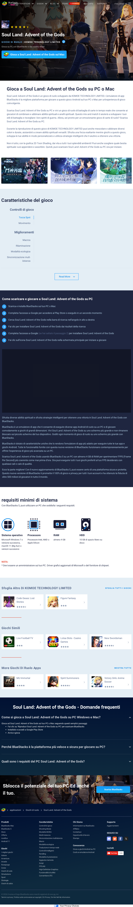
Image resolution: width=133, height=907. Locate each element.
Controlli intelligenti (46, 851)
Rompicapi (5, 865)
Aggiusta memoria (46, 860)
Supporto (102, 4)
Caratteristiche (21, 4)
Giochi (40, 4)
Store (70, 4)
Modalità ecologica (46, 844)
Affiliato (88, 4)
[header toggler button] (129, 4)
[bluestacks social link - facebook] (120, 839)
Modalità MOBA (45, 832)
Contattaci (77, 832)
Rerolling (42, 854)
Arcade (4, 862)
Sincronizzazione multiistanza (50, 838)
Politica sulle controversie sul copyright (28, 897)
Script (41, 863)
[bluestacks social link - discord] (109, 839)
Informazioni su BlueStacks (83, 826)
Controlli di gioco (45, 826)
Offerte (4, 835)
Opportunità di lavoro (81, 835)
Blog (52, 4)
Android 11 (5, 841)
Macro (41, 841)
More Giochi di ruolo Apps (21, 668)
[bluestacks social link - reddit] (115, 839)
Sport (3, 877)
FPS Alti (42, 866)
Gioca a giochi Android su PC (84, 849)
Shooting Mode (45, 829)
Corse (3, 868)
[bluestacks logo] (6, 3)
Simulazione (6, 874)
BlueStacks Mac (7, 826)
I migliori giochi (7, 852)
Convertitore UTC (45, 876)
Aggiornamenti (112, 826)
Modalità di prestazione (48, 857)
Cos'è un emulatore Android (83, 852)
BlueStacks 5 (6, 829)
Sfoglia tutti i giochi (118, 588)
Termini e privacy (7, 897)
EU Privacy (46, 897)
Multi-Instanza (44, 835)
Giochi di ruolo (12, 42)
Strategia (4, 880)
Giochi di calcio (7, 883)
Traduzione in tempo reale (49, 848)
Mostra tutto (122, 668)
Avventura (5, 858)
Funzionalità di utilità (47, 872)
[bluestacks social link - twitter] (126, 839)
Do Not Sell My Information (60, 897)
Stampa (76, 838)
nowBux (4, 838)
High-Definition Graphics (48, 869)
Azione (4, 855)
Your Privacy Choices (69, 906)
